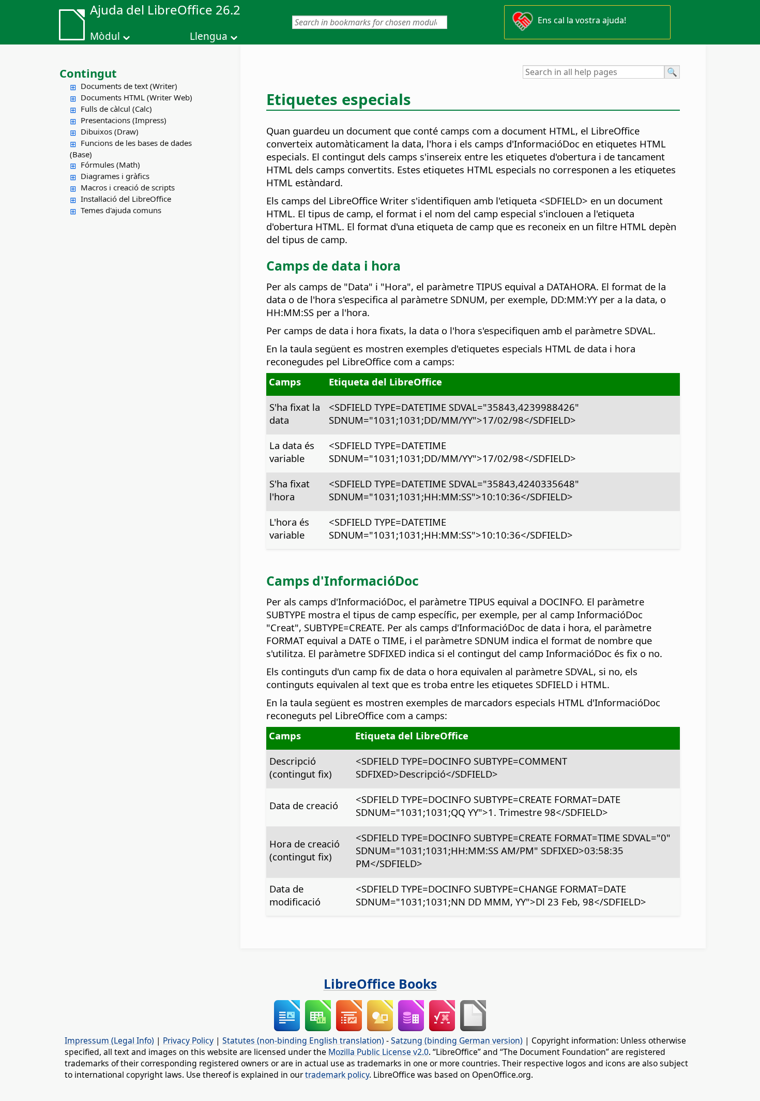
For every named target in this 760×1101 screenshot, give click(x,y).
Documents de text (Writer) (129, 86)
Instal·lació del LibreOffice (126, 199)
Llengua (208, 36)
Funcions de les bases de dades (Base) (131, 148)
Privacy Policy (188, 1040)
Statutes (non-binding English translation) (303, 1040)
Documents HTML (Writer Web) (136, 97)
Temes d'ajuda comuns (121, 210)
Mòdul (105, 36)
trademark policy (337, 1074)
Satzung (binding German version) (457, 1040)
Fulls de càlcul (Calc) (116, 108)
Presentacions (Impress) (123, 120)
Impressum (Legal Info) (109, 1040)
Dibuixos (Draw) (110, 131)
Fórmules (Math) (110, 164)
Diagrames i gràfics (115, 176)
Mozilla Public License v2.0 (378, 1052)
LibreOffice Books (380, 983)
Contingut (88, 73)
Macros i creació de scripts (128, 187)
